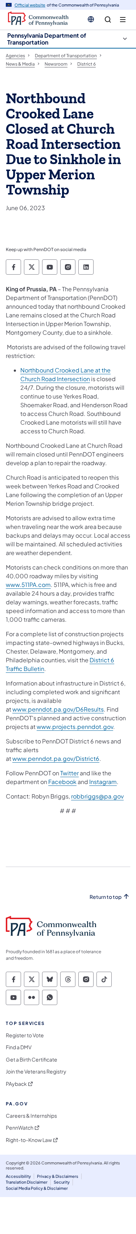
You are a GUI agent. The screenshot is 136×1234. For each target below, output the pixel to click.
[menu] (122, 20)
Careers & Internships (31, 1116)
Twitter (69, 773)
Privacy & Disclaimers (57, 1176)
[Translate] (91, 19)
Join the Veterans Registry (36, 1071)
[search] (107, 20)
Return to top (105, 897)
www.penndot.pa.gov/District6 (55, 758)
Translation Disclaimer (27, 1182)
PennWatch (19, 1128)
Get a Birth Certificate (31, 1059)
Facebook (62, 781)
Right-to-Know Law (29, 1140)
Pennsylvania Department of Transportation (46, 39)
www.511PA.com (28, 584)
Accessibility (18, 1176)
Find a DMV (19, 1047)
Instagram (103, 781)
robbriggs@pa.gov (97, 796)
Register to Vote (25, 1035)
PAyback (16, 1084)
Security (62, 1182)
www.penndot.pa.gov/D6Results (58, 709)
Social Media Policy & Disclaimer (37, 1188)
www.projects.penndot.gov (75, 726)
